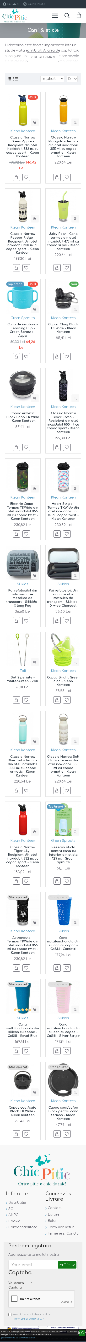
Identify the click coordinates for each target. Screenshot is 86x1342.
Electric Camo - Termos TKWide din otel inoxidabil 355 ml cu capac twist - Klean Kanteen (22, 511)
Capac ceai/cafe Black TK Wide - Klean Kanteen (22, 1111)
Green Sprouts (23, 318)
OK (83, 1333)
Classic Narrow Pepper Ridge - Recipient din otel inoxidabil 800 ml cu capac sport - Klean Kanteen (22, 243)
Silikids (22, 584)
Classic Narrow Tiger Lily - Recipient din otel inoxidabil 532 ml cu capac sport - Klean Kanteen (22, 857)
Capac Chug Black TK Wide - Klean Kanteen (63, 328)
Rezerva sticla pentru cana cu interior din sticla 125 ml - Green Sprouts (63, 855)
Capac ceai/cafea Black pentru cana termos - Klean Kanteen (63, 1113)
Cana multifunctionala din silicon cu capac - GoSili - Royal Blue (22, 1030)
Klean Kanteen (22, 131)
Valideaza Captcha (16, 1285)
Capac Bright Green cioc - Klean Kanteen (63, 681)
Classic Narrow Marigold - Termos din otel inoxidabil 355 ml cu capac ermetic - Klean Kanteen (63, 147)
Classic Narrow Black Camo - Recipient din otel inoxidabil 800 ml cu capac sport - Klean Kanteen (63, 423)
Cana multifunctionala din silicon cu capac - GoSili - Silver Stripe (63, 1030)
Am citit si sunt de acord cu (32, 1316)
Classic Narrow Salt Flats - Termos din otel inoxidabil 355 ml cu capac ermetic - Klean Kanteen (63, 766)
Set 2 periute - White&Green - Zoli (22, 679)
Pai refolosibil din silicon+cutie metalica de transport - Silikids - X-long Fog (22, 598)
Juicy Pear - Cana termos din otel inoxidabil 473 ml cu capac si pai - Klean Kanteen (63, 241)
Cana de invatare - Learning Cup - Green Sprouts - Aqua (22, 330)
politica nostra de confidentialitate (18, 1338)
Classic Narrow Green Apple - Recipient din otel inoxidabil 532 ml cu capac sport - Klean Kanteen (22, 147)
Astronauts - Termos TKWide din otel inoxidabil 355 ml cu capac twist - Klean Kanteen (22, 945)
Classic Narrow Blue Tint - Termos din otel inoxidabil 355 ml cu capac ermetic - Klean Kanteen (23, 766)
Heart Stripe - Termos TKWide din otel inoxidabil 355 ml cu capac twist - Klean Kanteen (63, 511)
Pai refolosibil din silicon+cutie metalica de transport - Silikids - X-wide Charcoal (63, 598)
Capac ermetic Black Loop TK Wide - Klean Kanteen (22, 417)
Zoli (23, 671)
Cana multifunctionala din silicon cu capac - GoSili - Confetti (63, 943)
